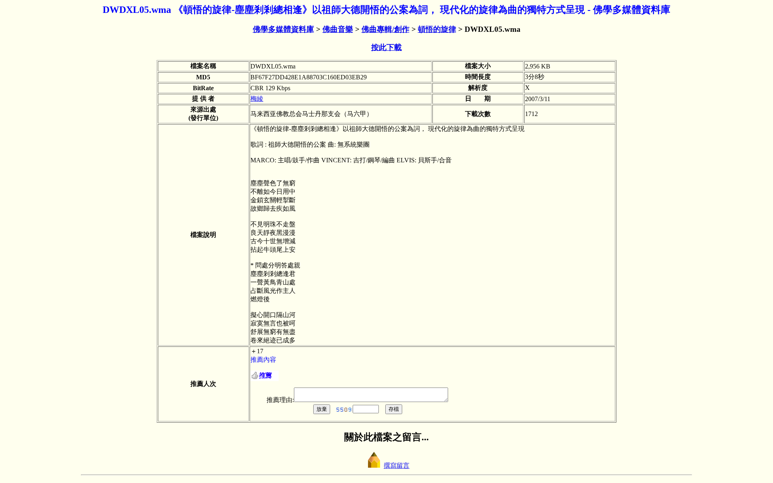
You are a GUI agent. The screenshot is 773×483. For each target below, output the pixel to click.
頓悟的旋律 (437, 29)
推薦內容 (263, 359)
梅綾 (256, 98)
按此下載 (386, 47)
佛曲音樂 (337, 29)
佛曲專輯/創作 (385, 29)
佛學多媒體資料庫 (283, 29)
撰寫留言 (396, 465)
